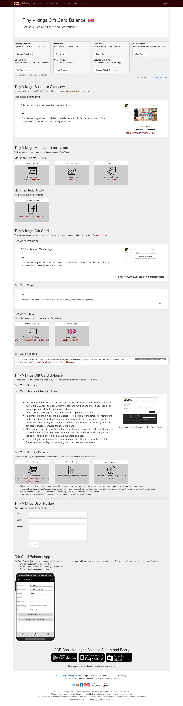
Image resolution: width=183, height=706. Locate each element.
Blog (75, 3)
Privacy (71, 675)
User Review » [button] (62, 70)
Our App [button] (66, 3)
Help (64, 675)
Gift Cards (37, 3)
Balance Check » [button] (23, 54)
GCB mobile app (100, 235)
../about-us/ (72, 179)
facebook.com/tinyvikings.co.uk (32, 216)
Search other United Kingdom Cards (152, 77)
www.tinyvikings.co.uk (32, 179)
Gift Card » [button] (21, 70)
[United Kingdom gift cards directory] (91, 19)
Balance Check (52, 3)
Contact (84, 3)
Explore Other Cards (72, 339)
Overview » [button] (61, 54)
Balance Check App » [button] (105, 70)
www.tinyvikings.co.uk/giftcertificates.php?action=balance (32, 479)
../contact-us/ (111, 179)
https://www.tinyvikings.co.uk (78, 91)
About (58, 675)
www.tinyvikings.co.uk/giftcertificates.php (32, 339)
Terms (78, 675)
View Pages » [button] (141, 54)
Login (165, 3)
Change (124, 676)
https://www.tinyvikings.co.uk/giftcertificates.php (56, 362)
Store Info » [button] (100, 54)
